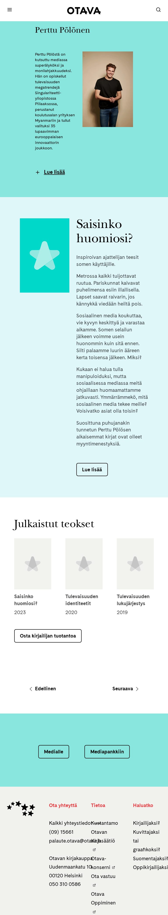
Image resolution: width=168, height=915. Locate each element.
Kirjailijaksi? (146, 823)
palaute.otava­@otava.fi (75, 841)
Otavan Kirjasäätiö (103, 836)
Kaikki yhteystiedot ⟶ (75, 823)
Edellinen (45, 688)
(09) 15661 (61, 832)
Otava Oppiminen (103, 898)
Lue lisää (54, 172)
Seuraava (123, 688)
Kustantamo (104, 823)
